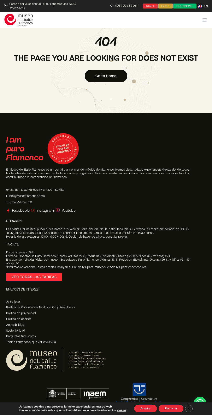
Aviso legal (13, 302)
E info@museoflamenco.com (25, 196)
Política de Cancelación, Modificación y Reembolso (40, 307)
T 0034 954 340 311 (19, 202)
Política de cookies (18, 319)
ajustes (121, 410)
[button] (204, 20)
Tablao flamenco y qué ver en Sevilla (31, 342)
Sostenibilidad (15, 331)
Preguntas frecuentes (21, 336)
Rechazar (171, 408)
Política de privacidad (21, 313)
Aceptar (145, 408)
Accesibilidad (15, 325)
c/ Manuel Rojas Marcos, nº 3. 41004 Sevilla (35, 190)
